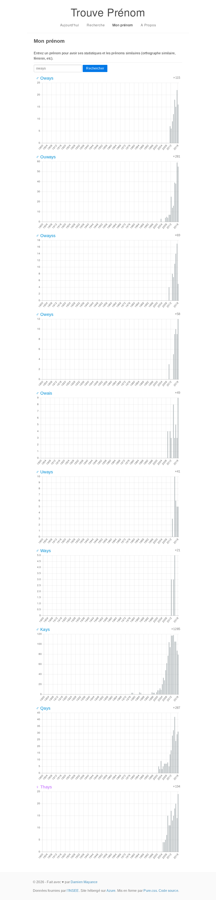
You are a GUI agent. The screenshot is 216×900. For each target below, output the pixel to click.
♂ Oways (44, 78)
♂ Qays (43, 708)
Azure (111, 890)
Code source (168, 890)
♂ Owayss (45, 235)
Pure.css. (150, 890)
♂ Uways (44, 472)
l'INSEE (73, 890)
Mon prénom (122, 25)
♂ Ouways (46, 157)
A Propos (148, 25)
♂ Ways (43, 550)
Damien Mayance (84, 882)
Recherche (96, 25)
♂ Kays (43, 629)
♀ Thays (44, 787)
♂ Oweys (44, 314)
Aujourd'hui (69, 25)
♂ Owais (44, 393)
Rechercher (95, 68)
